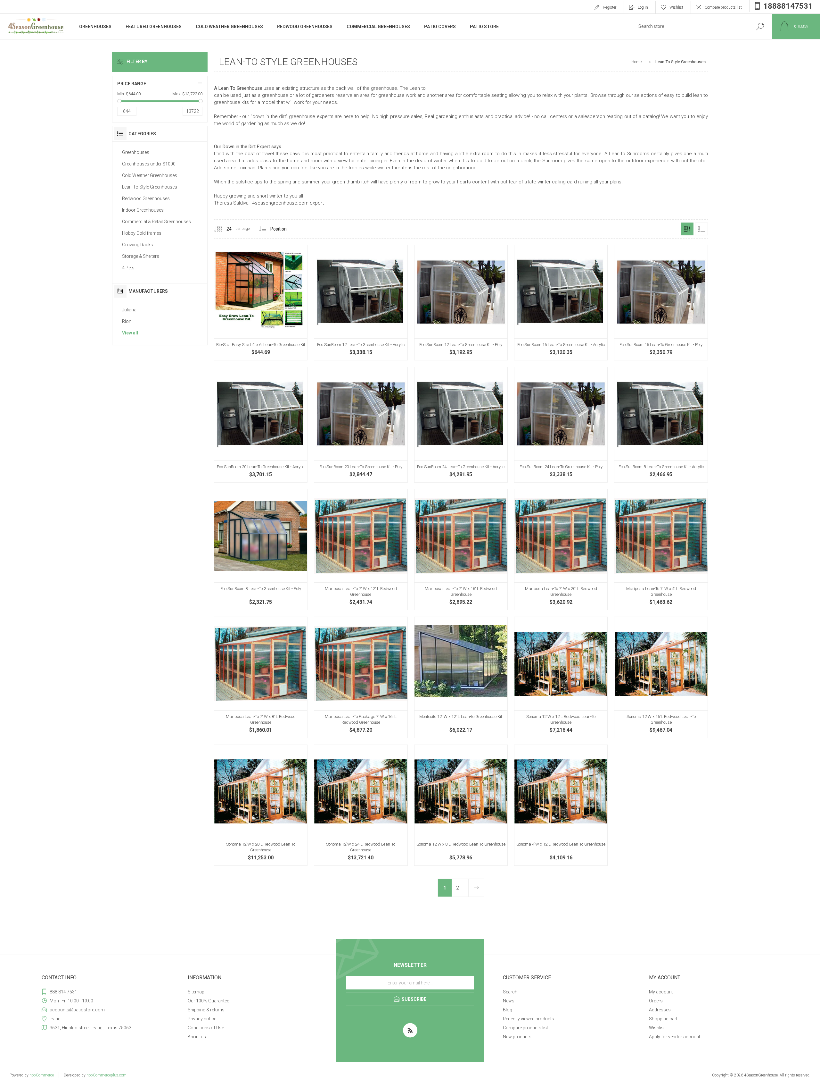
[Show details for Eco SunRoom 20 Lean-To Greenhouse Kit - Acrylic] (260, 424)
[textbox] (689, 26)
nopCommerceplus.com (106, 1075)
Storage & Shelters (140, 256)
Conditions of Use (206, 1027)
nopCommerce (41, 1075)
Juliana (129, 309)
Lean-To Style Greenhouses (149, 187)
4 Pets (128, 267)
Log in (643, 7)
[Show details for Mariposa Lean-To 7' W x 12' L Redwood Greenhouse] (360, 549)
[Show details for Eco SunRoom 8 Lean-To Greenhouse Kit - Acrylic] (660, 424)
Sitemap (196, 991)
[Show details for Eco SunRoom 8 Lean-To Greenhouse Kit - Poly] (260, 549)
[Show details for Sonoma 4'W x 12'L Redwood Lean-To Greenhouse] (560, 805)
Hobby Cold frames (141, 233)
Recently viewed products (528, 1018)
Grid (687, 229)
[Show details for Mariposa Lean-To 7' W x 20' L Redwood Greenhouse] (560, 549)
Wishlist (657, 1027)
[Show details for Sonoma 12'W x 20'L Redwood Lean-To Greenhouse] (260, 805)
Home (636, 61)
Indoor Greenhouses (143, 210)
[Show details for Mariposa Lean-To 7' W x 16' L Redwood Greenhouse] (460, 549)
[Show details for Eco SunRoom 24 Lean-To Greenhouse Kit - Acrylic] (460, 424)
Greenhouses (135, 152)
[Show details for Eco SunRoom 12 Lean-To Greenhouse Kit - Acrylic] (360, 302)
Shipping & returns (206, 1009)
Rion (126, 321)
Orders (656, 1000)
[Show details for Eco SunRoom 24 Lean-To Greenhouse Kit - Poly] (560, 424)
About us (197, 1036)
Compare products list (723, 7)
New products (517, 1036)
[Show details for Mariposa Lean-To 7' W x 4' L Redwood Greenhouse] (660, 549)
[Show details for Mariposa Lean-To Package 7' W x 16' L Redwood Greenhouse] (360, 677)
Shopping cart (663, 1018)
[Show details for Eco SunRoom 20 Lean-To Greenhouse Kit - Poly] (360, 424)
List (701, 229)
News (508, 1000)
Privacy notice (202, 1018)
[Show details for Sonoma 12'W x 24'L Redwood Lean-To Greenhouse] (360, 805)
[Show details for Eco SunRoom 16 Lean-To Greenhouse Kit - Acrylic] (560, 302)
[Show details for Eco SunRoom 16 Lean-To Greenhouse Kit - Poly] (660, 302)
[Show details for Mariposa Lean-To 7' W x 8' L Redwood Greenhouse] (260, 677)
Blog (507, 1009)
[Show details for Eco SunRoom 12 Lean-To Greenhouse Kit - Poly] (460, 302)
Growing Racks (137, 244)
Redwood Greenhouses (146, 198)
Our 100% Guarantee (208, 1000)
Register (609, 7)
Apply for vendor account (674, 1036)
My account (661, 991)
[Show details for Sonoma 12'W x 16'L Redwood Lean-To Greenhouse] (660, 677)
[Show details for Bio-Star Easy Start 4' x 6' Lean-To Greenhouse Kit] (260, 302)
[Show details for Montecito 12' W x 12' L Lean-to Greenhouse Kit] (460, 677)
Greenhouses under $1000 (149, 163)
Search (510, 991)
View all (130, 332)
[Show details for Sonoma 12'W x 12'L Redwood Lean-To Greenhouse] (560, 677)
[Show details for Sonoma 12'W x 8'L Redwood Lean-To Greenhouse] (460, 805)
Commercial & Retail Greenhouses (156, 221)
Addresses (660, 1009)
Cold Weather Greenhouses (149, 175)
